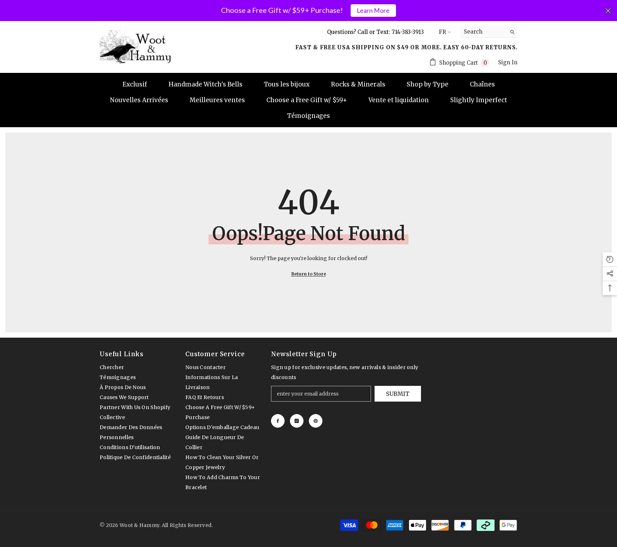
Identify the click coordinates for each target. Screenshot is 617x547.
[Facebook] (278, 421)
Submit (398, 393)
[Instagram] (297, 421)
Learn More (373, 10)
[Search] (488, 32)
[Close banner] (608, 10)
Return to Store (308, 274)
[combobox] (483, 32)
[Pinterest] (315, 421)
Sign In (507, 62)
